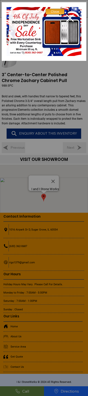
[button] (55, 11)
